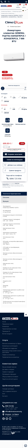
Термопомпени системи (9, 329)
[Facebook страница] (3, 418)
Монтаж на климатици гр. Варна (11, 343)
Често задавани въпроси (9, 391)
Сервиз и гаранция (8, 372)
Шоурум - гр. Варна (12, 414)
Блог (3, 393)
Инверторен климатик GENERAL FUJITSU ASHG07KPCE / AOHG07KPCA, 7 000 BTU (12, 16)
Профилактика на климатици (10, 357)
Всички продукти (7, 334)
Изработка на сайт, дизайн (9, 432)
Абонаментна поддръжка (9, 348)
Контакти (5, 396)
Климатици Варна (6, 11)
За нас (4, 322)
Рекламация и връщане (9, 374)
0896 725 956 (9, 406)
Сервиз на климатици (8, 355)
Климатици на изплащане (10, 346)
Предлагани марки (7, 324)
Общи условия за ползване (10, 376)
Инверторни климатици (7, 13)
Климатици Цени (17, 11)
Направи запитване (8, 389)
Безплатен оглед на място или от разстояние (12, 351)
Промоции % (6, 331)
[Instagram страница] (7, 418)
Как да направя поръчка (9, 367)
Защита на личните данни (10, 379)
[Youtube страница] (10, 418)
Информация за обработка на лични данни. (14, 428)
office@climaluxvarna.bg (13, 411)
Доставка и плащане (8, 369)
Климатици (5, 326)
